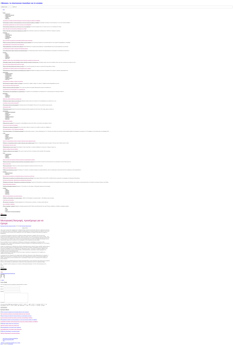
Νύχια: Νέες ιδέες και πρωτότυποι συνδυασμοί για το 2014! (14, 28)
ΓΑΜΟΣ (6, 54)
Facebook (2, 273)
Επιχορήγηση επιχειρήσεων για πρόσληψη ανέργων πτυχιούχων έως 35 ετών (18, 176)
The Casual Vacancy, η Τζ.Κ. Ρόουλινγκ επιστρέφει (13, 129)
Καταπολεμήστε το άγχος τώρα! (9, 145)
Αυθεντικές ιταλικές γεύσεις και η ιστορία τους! (12, 98)
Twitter (5, 273)
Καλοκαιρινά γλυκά (7, 107)
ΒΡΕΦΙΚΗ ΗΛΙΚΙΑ (8, 73)
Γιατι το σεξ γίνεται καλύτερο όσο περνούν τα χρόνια (13, 64)
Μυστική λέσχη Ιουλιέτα (7, 121)
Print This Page (22, 225)
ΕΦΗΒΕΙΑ (7, 77)
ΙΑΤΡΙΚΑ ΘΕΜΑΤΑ (8, 137)
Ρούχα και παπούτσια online (8, 339)
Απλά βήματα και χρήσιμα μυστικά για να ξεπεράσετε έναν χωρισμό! (17, 68)
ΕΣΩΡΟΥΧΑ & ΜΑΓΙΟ (9, 15)
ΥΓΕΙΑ (4, 133)
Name (1, 286)
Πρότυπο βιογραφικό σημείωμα (9, 184)
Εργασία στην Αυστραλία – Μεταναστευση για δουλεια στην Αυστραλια (17, 180)
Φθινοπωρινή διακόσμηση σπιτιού (9, 167)
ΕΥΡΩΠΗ (7, 192)
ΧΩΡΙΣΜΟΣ (7, 57)
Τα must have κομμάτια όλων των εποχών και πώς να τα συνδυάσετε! (17, 24)
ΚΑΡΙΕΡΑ (4, 171)
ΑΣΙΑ (6, 189)
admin (3, 280)
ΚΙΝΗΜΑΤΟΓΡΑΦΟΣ (9, 116)
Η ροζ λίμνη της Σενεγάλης (8, 200)
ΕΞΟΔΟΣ (7, 115)
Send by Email (28, 225)
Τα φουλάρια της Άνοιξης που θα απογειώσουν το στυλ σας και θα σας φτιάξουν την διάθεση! (21, 20)
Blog (6, 208)
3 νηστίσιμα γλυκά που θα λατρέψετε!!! (11, 102)
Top (4, 340)
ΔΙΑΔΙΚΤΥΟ (7, 114)
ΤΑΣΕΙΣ (6, 17)
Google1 (8, 273)
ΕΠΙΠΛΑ (6, 155)
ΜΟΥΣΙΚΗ (7, 117)
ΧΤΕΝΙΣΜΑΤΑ (8, 37)
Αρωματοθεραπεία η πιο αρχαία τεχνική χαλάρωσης (13, 44)
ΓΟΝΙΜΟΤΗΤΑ (8, 74)
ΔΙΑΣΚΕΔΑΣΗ (5, 111)
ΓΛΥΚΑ (6, 94)
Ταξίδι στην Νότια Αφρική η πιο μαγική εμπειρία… (13, 196)
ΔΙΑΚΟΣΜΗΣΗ (8, 154)
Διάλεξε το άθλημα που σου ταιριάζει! (10, 149)
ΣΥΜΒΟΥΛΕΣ (7, 16)
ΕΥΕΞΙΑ (6, 136)
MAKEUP (7, 33)
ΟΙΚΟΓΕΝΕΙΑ (5, 72)
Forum (6, 209)
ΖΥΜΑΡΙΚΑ (7, 95)
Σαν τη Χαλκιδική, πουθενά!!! (9, 204)
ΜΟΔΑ (4, 12)
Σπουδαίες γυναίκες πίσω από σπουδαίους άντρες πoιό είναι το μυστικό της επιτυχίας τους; (21, 60)
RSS (4, 9)
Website (2, 291)
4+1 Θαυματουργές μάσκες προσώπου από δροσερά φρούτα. (15, 48)
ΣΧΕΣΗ (6, 56)
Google (13, 273)
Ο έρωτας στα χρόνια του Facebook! (10, 125)
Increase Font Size (12, 225)
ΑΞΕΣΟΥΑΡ (7, 14)
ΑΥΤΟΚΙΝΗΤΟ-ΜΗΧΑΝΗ (10, 112)
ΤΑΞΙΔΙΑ (4, 188)
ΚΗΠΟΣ (6, 156)
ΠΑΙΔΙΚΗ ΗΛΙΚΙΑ (8, 78)
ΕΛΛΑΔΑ (7, 191)
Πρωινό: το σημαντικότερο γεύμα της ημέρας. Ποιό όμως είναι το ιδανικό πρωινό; (19, 140)
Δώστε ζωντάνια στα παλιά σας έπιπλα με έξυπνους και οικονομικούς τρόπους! (19, 159)
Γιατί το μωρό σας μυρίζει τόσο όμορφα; (11, 85)
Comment (2, 302)
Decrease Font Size (4, 225)
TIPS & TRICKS (8, 35)
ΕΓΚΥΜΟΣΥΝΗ (8, 75)
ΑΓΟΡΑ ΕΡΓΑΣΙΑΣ (8, 173)
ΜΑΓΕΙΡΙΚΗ (5, 93)
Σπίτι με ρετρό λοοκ (7, 163)
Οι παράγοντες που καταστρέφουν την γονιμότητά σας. (14, 89)
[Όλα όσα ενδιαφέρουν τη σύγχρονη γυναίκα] (21, 3)
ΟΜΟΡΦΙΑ (5, 32)
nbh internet (10, 343)
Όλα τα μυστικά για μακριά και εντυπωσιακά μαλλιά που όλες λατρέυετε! (17, 40)
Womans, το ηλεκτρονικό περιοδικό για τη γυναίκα (10, 342)
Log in (1, 343)
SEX (6, 53)
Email (11, 273)
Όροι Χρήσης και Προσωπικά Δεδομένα (12, 211)
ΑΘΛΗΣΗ (7, 134)
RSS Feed (7, 18)
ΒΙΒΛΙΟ (6, 113)
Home (6, 210)
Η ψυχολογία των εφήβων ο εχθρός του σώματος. (13, 81)
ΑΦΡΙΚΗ (7, 190)
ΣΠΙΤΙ (4, 153)
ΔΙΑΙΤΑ (6, 135)
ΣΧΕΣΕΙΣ (4, 52)
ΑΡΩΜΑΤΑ (7, 36)
